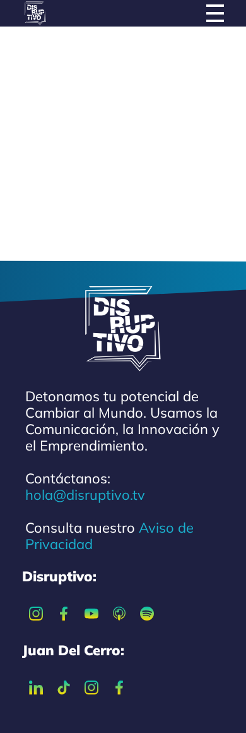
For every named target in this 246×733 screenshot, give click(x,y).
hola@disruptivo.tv (85, 495)
